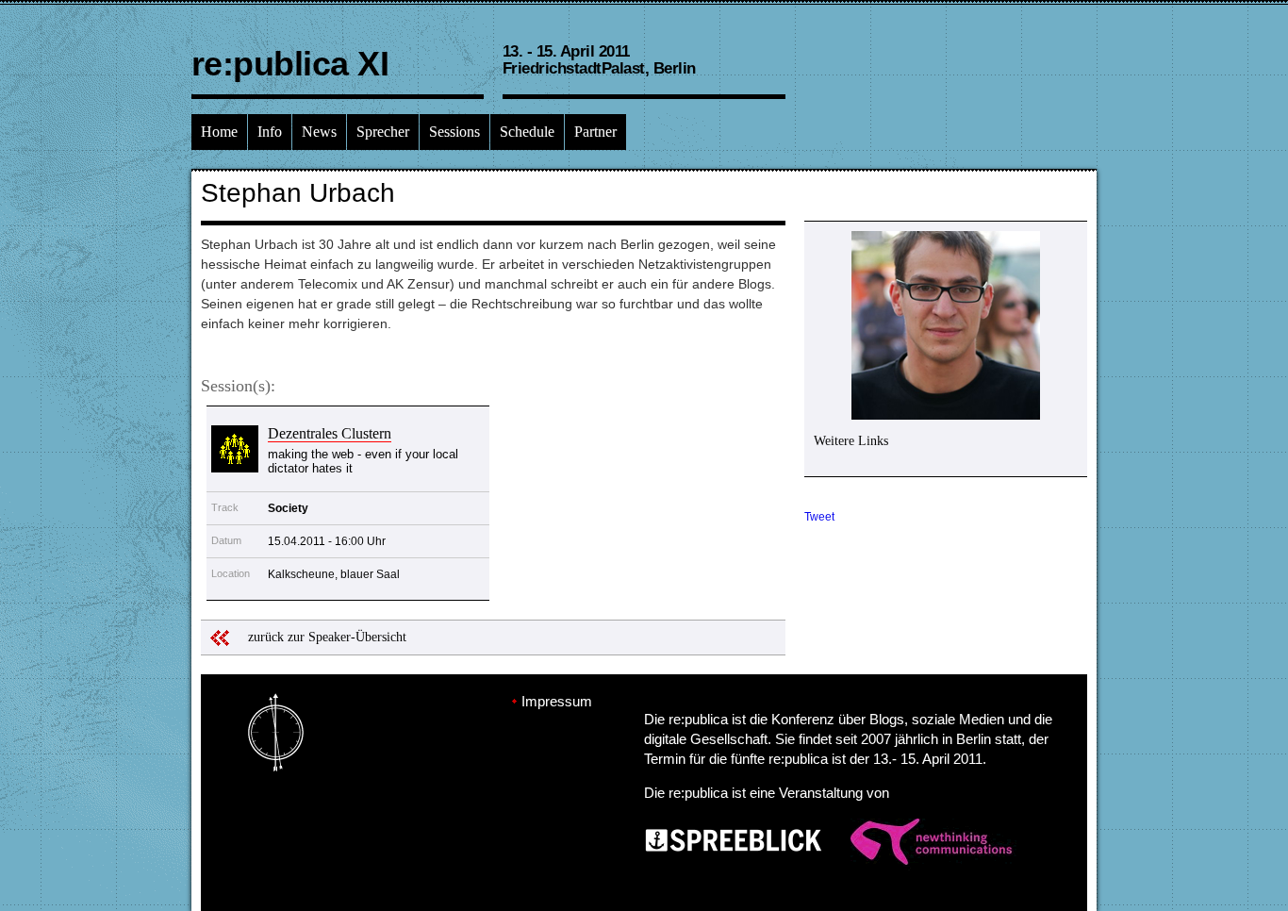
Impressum (556, 701)
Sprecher (382, 132)
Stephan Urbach (298, 192)
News (319, 132)
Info (269, 132)
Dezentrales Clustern (329, 433)
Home (219, 132)
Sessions (454, 132)
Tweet (819, 516)
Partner (595, 132)
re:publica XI (289, 63)
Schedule (527, 132)
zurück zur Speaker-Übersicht (327, 637)
